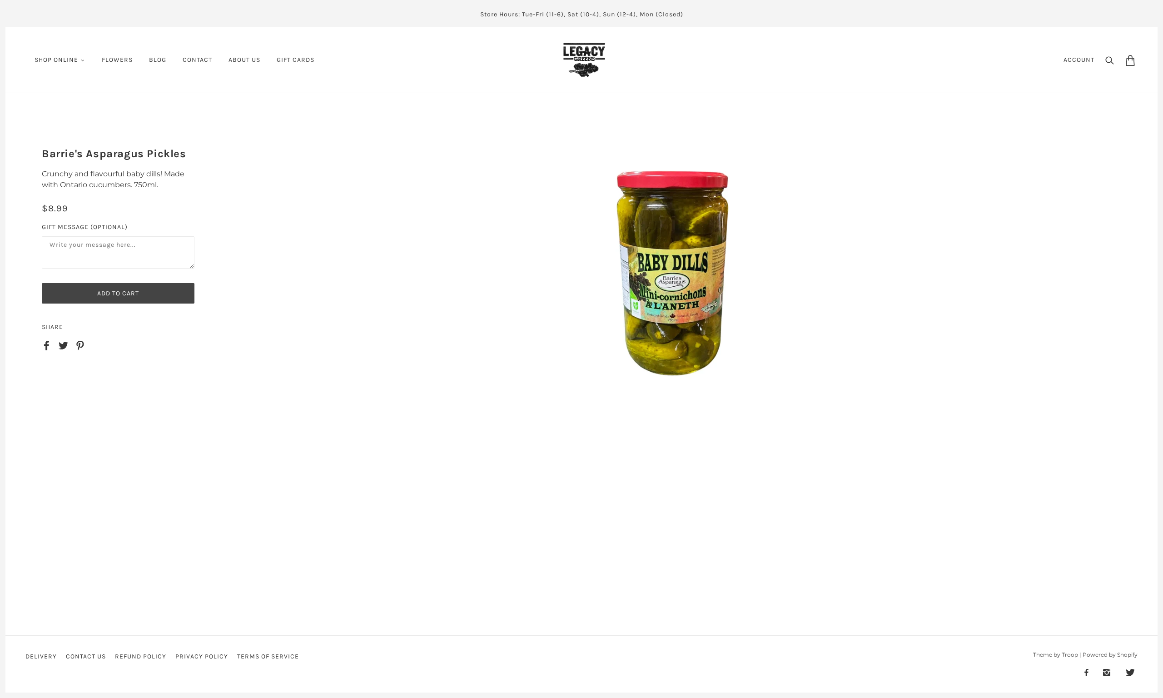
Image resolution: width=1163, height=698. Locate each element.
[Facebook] (1086, 672)
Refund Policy (140, 656)
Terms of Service (268, 656)
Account (1079, 60)
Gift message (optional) (85, 227)
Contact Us (86, 656)
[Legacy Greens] (584, 59)
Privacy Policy (201, 656)
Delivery (41, 656)
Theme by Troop (1055, 654)
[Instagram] (1107, 672)
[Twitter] (1130, 672)
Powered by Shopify (1110, 654)
